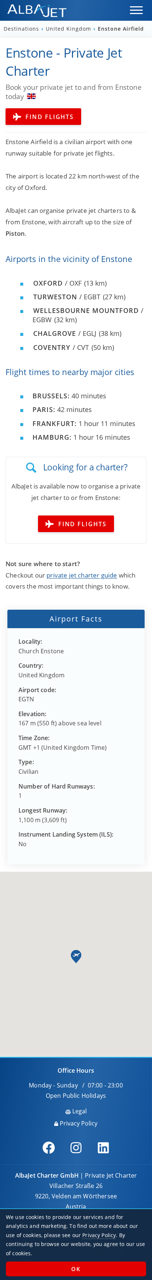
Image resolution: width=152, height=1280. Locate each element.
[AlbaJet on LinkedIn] (103, 1147)
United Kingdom (69, 28)
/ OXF (57, 283)
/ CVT (61, 347)
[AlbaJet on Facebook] (48, 1147)
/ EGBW (88, 315)
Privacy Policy (77, 1123)
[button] (136, 10)
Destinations (22, 28)
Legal (79, 1111)
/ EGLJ (64, 333)
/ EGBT (66, 296)
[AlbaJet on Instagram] (76, 1147)
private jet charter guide (81, 575)
